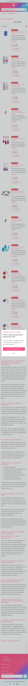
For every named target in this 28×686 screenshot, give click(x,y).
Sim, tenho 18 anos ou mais (14, 349)
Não (14, 353)
